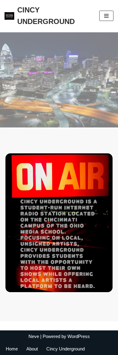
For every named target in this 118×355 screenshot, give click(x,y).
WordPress (78, 336)
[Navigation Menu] (106, 16)
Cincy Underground (65, 348)
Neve (33, 336)
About (32, 348)
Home (12, 348)
